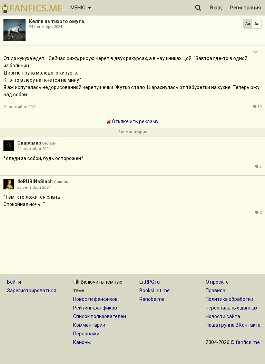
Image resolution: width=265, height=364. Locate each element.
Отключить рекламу (134, 121)
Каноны (82, 342)
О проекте (217, 282)
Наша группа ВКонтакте (233, 325)
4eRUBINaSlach (35, 181)
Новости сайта (223, 316)
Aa (247, 23)
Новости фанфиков (95, 299)
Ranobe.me (152, 299)
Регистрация (245, 7)
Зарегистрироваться (31, 290)
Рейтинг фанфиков (95, 308)
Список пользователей (99, 316)
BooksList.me (154, 290)
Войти (14, 282)
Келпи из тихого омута (56, 21)
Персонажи (86, 333)
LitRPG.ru (149, 282)
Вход (216, 7)
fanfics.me (248, 342)
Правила (215, 290)
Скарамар (29, 143)
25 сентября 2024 (33, 187)
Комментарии (89, 325)
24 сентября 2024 (33, 149)
